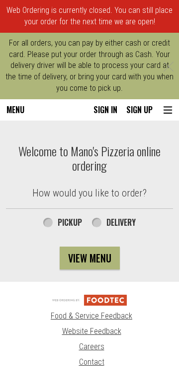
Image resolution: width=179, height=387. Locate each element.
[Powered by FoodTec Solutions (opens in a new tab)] (89, 299)
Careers (91, 346)
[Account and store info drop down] (168, 110)
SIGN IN (105, 110)
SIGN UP (139, 110)
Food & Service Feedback (91, 316)
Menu (15, 110)
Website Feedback (91, 331)
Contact (91, 362)
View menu (89, 258)
